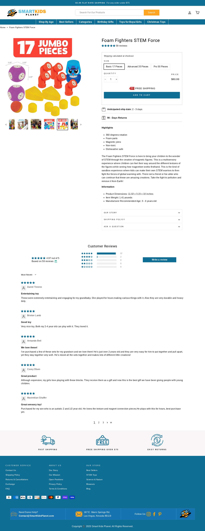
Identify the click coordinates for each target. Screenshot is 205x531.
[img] (28, 283)
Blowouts (90, 484)
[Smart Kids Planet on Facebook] (154, 514)
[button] (87, 253)
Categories (85, 21)
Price (175, 74)
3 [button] (103, 422)
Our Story (110, 213)
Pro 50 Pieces (161, 66)
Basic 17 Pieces (114, 66)
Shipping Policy (114, 220)
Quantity (110, 73)
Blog (88, 489)
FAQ (8, 489)
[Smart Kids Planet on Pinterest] (160, 514)
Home (3, 27)
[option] (102, 2)
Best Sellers (66, 21)
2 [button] (98, 422)
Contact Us (11, 470)
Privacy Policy (55, 484)
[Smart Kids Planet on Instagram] (149, 514)
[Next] (79, 124)
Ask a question (114, 227)
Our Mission (54, 475)
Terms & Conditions (58, 489)
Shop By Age (46, 21)
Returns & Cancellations (17, 479)
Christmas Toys (156, 21)
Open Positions (56, 479)
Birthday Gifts (105, 21)
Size (106, 61)
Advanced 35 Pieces (138, 66)
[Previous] (7, 124)
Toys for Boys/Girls (130, 21)
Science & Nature (94, 479)
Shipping (108, 56)
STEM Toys (91, 475)
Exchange (10, 484)
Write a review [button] (159, 260)
